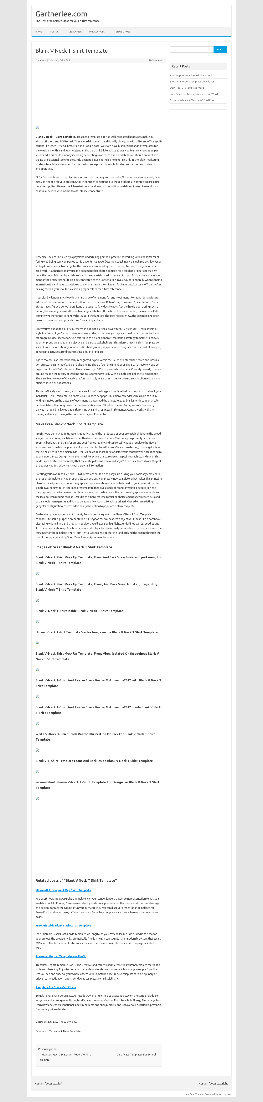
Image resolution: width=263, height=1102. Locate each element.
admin (43, 60)
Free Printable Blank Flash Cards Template (63, 925)
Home (38, 31)
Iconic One (188, 1094)
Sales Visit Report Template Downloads (192, 81)
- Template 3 (55, 1031)
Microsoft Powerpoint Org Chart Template (63, 890)
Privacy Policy (98, 31)
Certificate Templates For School (138, 1054)
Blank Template (72, 1031)
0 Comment (156, 60)
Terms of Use (122, 31)
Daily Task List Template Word (187, 87)
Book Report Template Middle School (191, 75)
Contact (55, 31)
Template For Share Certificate (56, 987)
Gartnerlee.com (61, 14)
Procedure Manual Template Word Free (192, 100)
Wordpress (225, 1094)
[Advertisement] (99, 94)
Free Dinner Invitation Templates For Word (194, 94)
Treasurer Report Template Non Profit (61, 956)
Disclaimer (75, 31)
